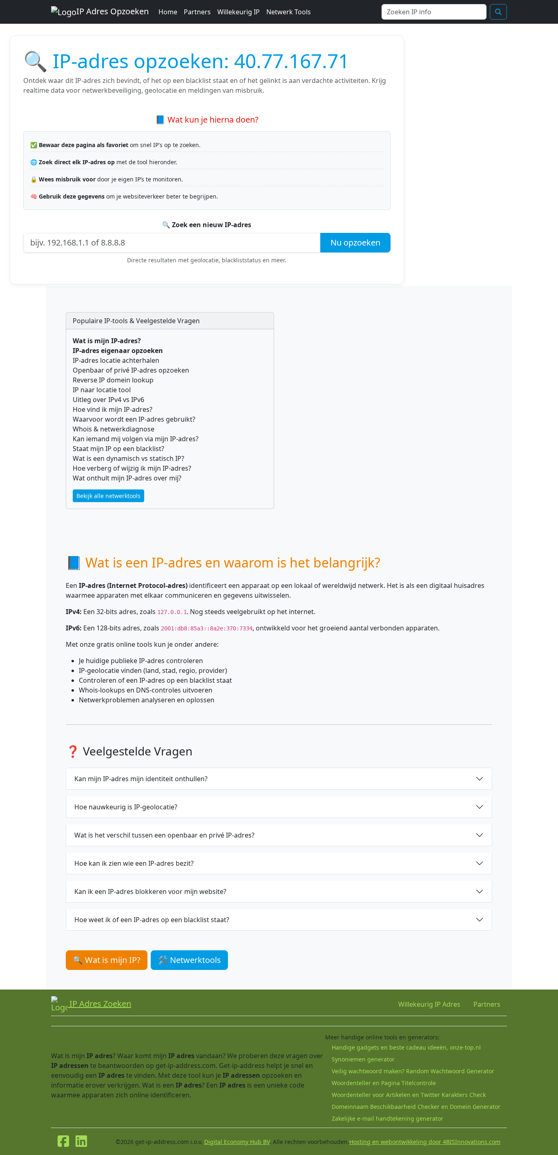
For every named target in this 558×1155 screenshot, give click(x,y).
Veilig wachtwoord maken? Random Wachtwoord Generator (413, 1071)
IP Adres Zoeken (99, 1003)
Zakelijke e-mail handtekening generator (387, 1118)
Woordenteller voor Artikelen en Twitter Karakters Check (409, 1095)
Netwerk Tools (288, 11)
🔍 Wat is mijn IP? (107, 959)
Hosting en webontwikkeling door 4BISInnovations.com (424, 1142)
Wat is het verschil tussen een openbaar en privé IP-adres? (164, 835)
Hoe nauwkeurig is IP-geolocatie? (125, 806)
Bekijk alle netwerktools (108, 496)
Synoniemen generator (363, 1059)
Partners (197, 11)
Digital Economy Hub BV (237, 1142)
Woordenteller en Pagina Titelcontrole (384, 1083)
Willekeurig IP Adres (429, 1004)
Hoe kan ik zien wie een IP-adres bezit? (134, 863)
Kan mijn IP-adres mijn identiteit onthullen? (141, 778)
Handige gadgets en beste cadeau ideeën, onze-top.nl (406, 1047)
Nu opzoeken (355, 242)
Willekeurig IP (238, 11)
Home (167, 11)
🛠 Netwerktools (189, 959)
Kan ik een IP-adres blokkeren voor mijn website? (150, 891)
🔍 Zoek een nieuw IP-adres (206, 224)
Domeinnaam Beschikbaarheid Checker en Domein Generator (416, 1106)
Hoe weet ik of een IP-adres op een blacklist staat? (151, 919)
